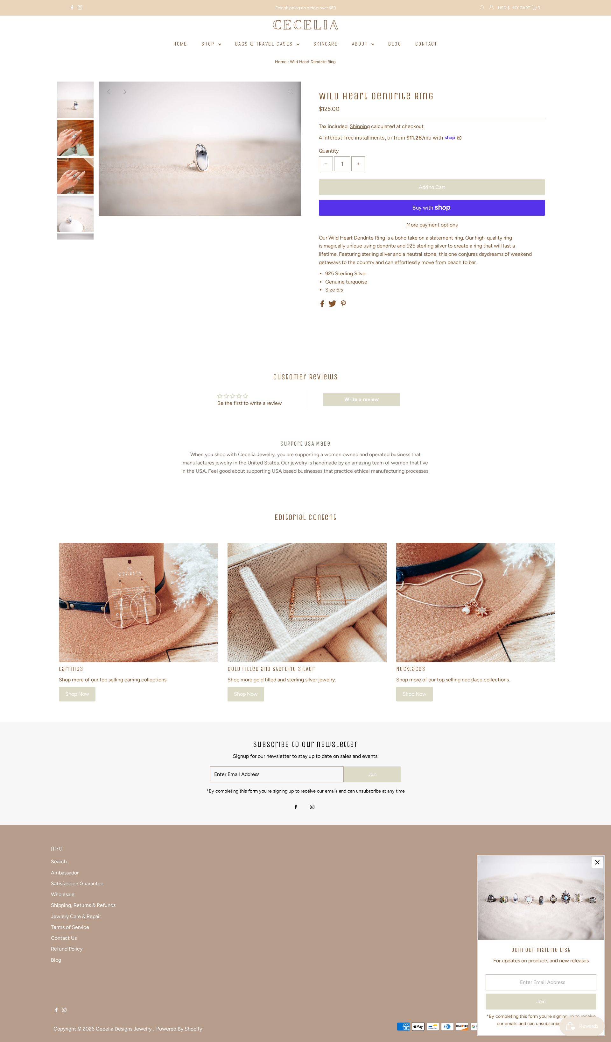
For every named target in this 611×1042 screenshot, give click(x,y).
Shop (209, 43)
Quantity (329, 151)
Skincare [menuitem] (325, 43)
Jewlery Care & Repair (76, 916)
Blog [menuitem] (394, 43)
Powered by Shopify (179, 1029)
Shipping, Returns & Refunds (83, 905)
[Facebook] (72, 8)
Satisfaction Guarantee (77, 883)
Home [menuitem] (180, 43)
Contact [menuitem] (426, 43)
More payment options (432, 225)
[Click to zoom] (291, 92)
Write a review (361, 399)
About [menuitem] (361, 43)
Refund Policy (66, 949)
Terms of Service (70, 927)
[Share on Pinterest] (343, 305)
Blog (56, 960)
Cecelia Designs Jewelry (124, 1029)
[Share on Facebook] (322, 305)
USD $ (503, 7)
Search (59, 862)
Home (280, 61)
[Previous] (109, 92)
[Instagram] (80, 8)
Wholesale (62, 894)
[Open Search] (482, 8)
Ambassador (65, 873)
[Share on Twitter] (333, 305)
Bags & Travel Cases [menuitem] (265, 43)
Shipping (360, 126)
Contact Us (64, 938)
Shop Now (77, 694)
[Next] (124, 92)
